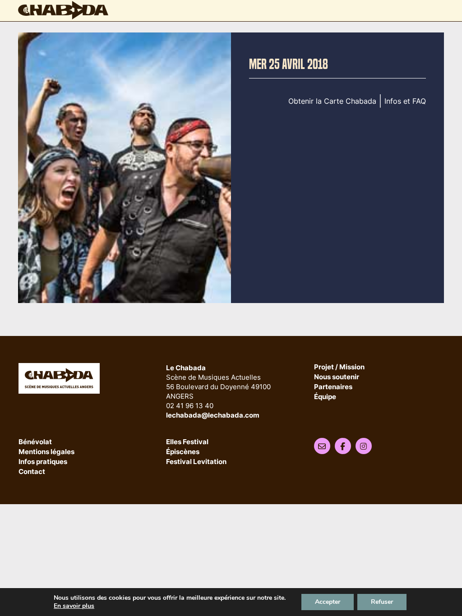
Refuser (382, 602)
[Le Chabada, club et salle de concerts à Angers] (63, 10)
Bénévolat (35, 442)
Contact (31, 472)
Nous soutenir (336, 377)
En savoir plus (74, 606)
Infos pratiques (42, 462)
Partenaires (333, 387)
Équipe (325, 397)
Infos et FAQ (405, 101)
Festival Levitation (196, 462)
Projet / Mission (339, 367)
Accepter (327, 602)
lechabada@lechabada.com (212, 415)
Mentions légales (46, 452)
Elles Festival (187, 442)
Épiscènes (182, 452)
